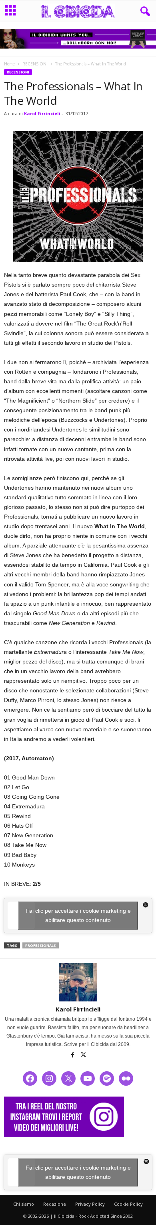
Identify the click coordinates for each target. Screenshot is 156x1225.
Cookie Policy (128, 1204)
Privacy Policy (90, 1204)
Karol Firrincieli (42, 113)
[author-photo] (78, 982)
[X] (83, 1055)
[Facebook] (73, 1055)
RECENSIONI (35, 64)
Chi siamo (23, 1204)
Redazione (54, 1204)
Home (9, 64)
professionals (40, 945)
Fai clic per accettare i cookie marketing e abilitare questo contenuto (78, 915)
